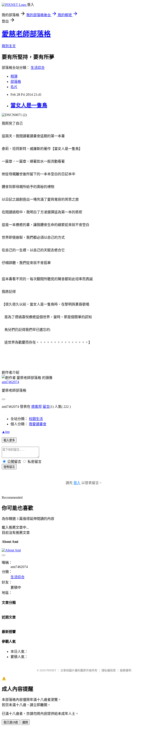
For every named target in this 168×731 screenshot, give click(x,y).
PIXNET (51, 670)
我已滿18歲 (11, 722)
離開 (25, 722)
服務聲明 (125, 670)
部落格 (15, 81)
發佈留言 (9, 467)
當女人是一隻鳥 (28, 105)
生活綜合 (38, 67)
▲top (6, 432)
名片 (14, 87)
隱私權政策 (109, 670)
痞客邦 (36, 406)
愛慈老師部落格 (26, 34)
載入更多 (9, 440)
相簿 (14, 76)
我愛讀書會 (37, 424)
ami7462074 (10, 382)
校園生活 (36, 419)
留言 (46, 406)
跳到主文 (9, 46)
